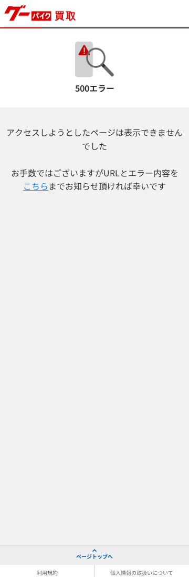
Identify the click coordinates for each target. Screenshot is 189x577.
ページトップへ (94, 556)
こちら (35, 186)
